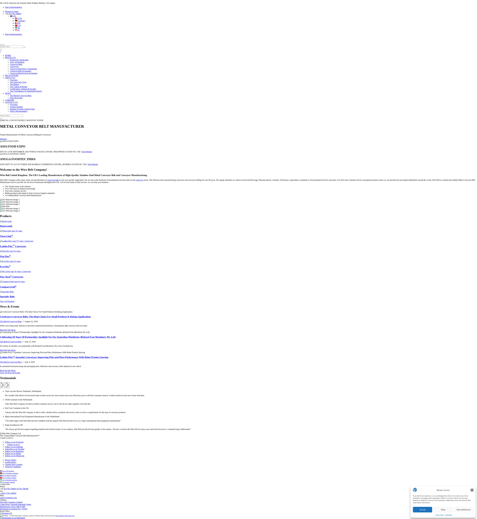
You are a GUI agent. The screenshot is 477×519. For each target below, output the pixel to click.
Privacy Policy (440, 515)
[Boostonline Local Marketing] (12, 518)
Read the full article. (8, 330)
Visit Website (86, 152)
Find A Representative (18, 111)
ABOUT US (10, 78)
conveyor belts (53, 180)
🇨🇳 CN (18, 25)
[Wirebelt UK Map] (6, 513)
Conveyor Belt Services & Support (23, 73)
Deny (443, 510)
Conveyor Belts (16, 64)
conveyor (139, 180)
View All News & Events (10, 373)
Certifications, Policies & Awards (23, 89)
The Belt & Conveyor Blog (20, 96)
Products (3, 139)
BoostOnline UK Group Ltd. (65, 516)
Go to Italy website (8, 482)
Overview (14, 80)
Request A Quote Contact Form (22, 109)
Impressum (448, 515)
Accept (422, 510)
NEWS (8, 93)
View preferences (464, 510)
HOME (8, 55)
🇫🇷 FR (17, 23)
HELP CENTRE (11, 75)
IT (18, 30)
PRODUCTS (10, 58)
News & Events (16, 98)
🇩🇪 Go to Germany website (9, 473)
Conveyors (14, 67)
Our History (14, 84)
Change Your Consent (13, 464)
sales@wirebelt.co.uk (8, 498)
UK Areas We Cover (18, 82)
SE (18, 28)
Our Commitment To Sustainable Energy (26, 91)
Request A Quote (11, 11)
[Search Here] (24, 47)
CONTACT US (11, 102)
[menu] (1, 49)
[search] (1, 44)
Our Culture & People (18, 87)
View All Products (17, 62)
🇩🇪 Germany (20, 21)
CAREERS (9, 100)
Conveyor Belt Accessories (20, 71)
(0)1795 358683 (15, 14)
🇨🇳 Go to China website (8, 478)
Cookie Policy (10, 462)
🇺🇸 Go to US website (7, 471)
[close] (3, 44)
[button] (472, 490)
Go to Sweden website (9, 480)
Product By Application (19, 60)
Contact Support (16, 107)
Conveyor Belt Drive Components (23, 69)
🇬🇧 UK (13, 16)
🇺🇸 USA (18, 18)
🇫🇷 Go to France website (8, 475)
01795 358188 (22, 489)
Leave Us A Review (36, 509)
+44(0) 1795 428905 (8, 493)
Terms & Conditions (13, 467)
